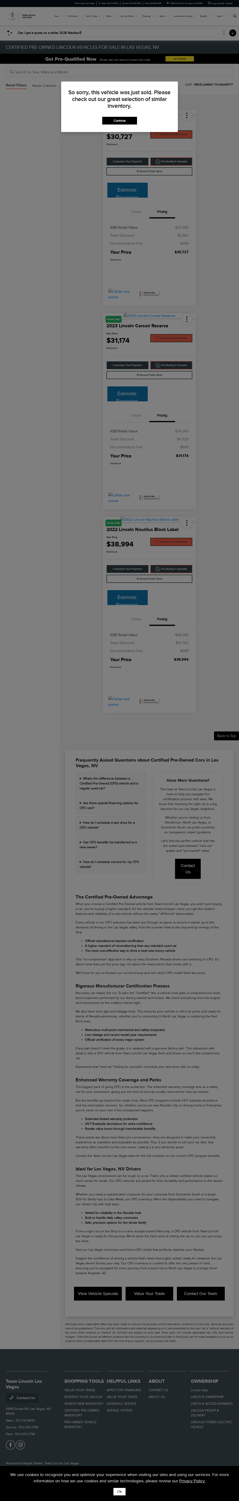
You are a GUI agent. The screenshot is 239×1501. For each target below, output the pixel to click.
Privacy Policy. (192, 1481)
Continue (120, 120)
